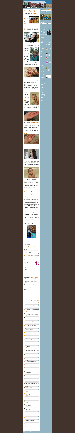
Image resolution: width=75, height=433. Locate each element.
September (42, 67)
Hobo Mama (29, 431)
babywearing (41, 41)
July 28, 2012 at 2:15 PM (27, 315)
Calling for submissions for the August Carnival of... (43, 79)
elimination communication (42, 47)
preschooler (35, 302)
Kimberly (26, 353)
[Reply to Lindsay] (38, 382)
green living (31, 302)
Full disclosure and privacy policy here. (43, 37)
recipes (41, 54)
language (41, 51)
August (41, 68)
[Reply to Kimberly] (38, 353)
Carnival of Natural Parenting (48, 42)
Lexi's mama (26, 419)
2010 (41, 103)
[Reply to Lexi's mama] (38, 416)
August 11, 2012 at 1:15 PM (27, 395)
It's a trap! (42, 92)
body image (41, 42)
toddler (38, 302)
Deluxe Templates (35, 431)
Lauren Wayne (27, 431)
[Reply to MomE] (38, 308)
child (27, 302)
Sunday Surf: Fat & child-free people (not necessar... (43, 88)
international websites (27, 262)
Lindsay (26, 382)
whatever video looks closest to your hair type (28, 255)
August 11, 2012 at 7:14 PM (27, 406)
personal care (33, 302)
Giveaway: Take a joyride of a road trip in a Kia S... (43, 76)
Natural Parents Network (48, 44)
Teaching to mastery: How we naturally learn (49, 48)
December (42, 65)
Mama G (26, 360)
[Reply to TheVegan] (38, 320)
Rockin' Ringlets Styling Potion (34, 122)
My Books (47, 41)
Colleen (26, 304)
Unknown (26, 328)
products (37, 302)
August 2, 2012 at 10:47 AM (27, 369)
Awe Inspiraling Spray (26, 166)
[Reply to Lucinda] (38, 324)
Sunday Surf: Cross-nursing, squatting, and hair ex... (42, 82)
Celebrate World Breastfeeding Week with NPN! (43, 70)
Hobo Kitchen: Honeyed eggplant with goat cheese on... (43, 84)
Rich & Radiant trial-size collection (34, 277)
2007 (41, 105)
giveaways (29, 302)
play (40, 53)
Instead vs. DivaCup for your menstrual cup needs (49, 63)
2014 (41, 63)
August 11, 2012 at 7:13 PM (27, 402)
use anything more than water (31, 77)
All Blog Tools (37, 431)
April (41, 99)
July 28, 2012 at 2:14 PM (27, 311)
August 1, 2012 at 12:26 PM (27, 365)
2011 (41, 102)
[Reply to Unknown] (38, 328)
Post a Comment (25, 426)
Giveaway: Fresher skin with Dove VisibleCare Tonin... (43, 85)
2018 (41, 60)
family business (41, 48)
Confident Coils (25, 133)
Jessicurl (24, 242)
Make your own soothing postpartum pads (49, 67)
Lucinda (26, 324)
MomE (25, 308)
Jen (25, 338)
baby (26, 302)
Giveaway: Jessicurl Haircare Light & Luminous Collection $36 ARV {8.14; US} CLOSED (30, 11)
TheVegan (26, 320)
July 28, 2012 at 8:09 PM (27, 347)
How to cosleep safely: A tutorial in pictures (49, 53)
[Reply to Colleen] (38, 304)
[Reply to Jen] (38, 338)
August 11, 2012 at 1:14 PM (27, 391)
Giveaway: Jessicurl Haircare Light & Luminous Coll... (42, 73)
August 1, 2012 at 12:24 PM (27, 362)
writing (41, 56)
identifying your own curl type (33, 253)
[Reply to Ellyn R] (38, 411)
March (41, 100)
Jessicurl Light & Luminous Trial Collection (33, 274)
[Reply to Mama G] (38, 357)
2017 (41, 61)
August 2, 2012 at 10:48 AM (27, 373)
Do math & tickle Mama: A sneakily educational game (49, 58)
